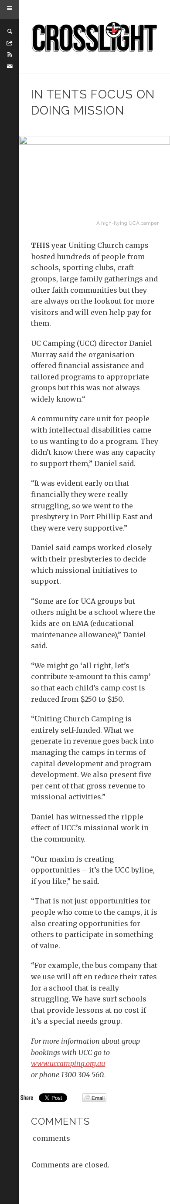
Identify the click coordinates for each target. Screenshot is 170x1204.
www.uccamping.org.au (68, 1063)
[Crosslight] (94, 37)
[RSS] (9, 54)
